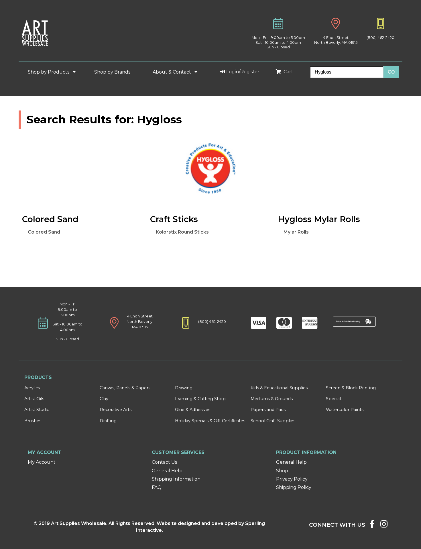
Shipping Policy (293, 487)
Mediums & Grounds (272, 398)
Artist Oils (34, 398)
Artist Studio (37, 409)
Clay (104, 398)
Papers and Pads (268, 409)
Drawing (183, 387)
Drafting (108, 420)
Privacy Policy (292, 479)
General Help (167, 470)
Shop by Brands (114, 72)
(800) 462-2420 (380, 37)
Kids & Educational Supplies (279, 387)
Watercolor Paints (344, 409)
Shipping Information (176, 479)
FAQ (157, 487)
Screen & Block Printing (351, 387)
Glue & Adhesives (192, 409)
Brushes (32, 420)
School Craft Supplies (273, 420)
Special (333, 398)
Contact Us (164, 462)
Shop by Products (49, 72)
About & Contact (172, 72)
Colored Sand (44, 232)
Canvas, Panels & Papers (125, 387)
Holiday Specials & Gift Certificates (210, 420)
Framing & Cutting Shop (200, 398)
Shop (282, 470)
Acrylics (32, 387)
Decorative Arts (115, 409)
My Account (42, 462)
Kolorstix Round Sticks (182, 232)
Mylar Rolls (296, 232)
